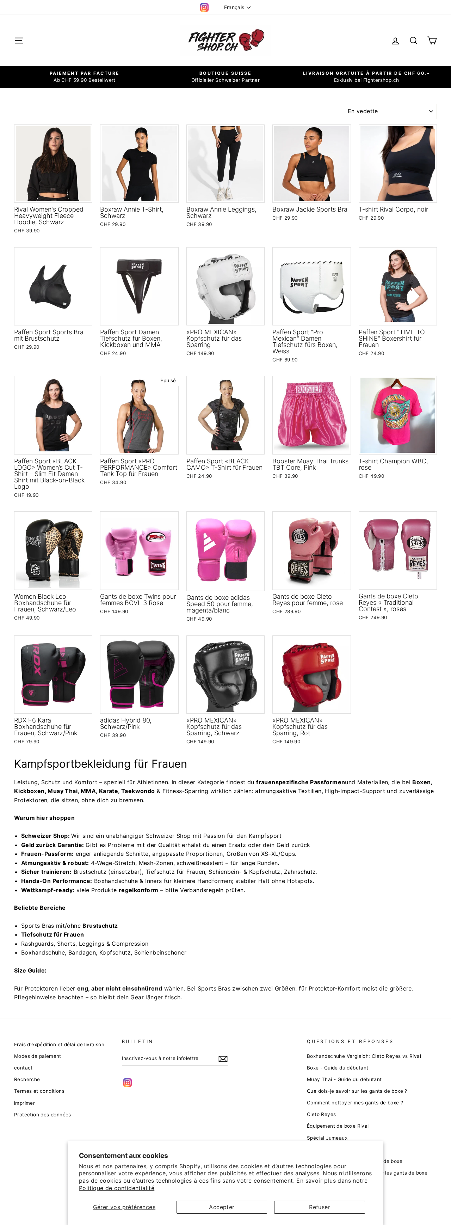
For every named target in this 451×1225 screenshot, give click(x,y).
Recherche (27, 1079)
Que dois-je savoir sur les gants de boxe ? (357, 1091)
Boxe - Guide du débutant (338, 1068)
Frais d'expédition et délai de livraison (59, 1044)
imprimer (24, 1103)
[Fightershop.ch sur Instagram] (127, 1082)
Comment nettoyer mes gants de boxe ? (355, 1102)
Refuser (319, 1207)
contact (23, 1068)
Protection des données (42, 1114)
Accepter (221, 1207)
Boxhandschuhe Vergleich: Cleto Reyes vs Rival (364, 1056)
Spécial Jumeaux (327, 1138)
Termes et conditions (39, 1091)
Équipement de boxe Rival (338, 1126)
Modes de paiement (37, 1056)
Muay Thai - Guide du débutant (344, 1079)
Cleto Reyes (321, 1114)
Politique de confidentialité (116, 1188)
